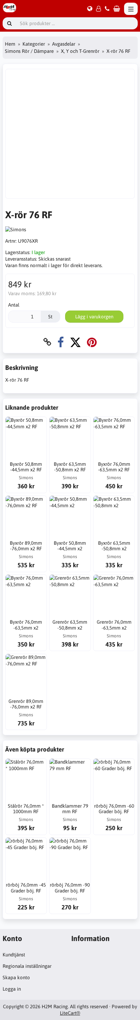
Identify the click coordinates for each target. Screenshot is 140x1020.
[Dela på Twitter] (75, 342)
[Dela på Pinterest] (92, 342)
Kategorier (33, 44)
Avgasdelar (63, 44)
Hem (10, 44)
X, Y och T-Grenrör (80, 51)
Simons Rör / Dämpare (29, 51)
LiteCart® (70, 1013)
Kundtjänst (14, 954)
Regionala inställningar (27, 966)
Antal (13, 305)
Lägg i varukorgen (94, 316)
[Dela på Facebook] (60, 342)
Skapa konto (16, 977)
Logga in (12, 989)
